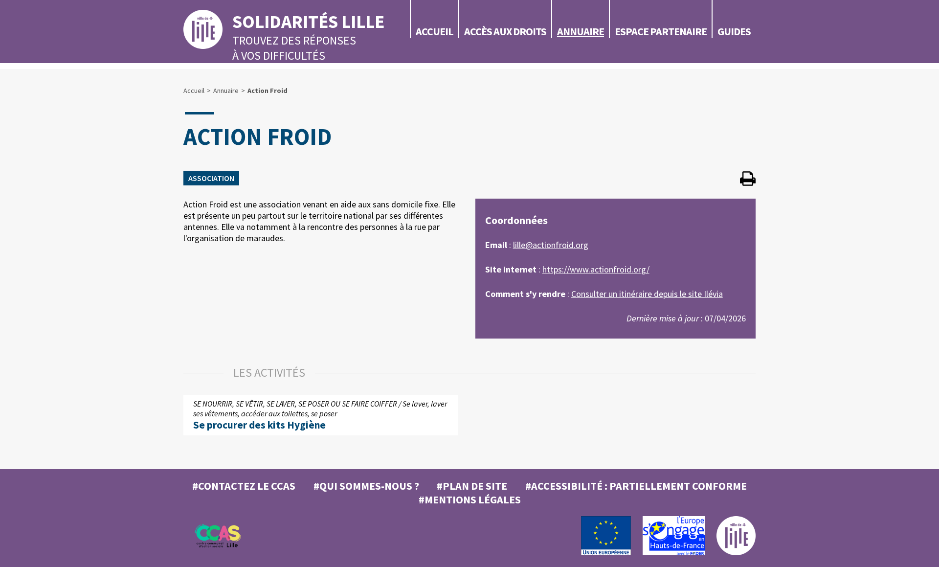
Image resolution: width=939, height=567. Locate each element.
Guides (734, 31)
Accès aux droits (505, 31)
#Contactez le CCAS (243, 486)
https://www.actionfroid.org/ (595, 269)
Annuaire (580, 31)
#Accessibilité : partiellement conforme (636, 486)
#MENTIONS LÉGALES (470, 499)
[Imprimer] (748, 180)
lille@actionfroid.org (550, 244)
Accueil (434, 31)
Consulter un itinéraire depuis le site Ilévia (647, 293)
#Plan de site (472, 486)
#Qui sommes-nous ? (366, 486)
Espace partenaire (661, 31)
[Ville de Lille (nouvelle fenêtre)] (736, 552)
